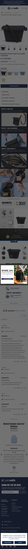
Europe (20, 542)
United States (7, 542)
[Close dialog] (26, 266)
